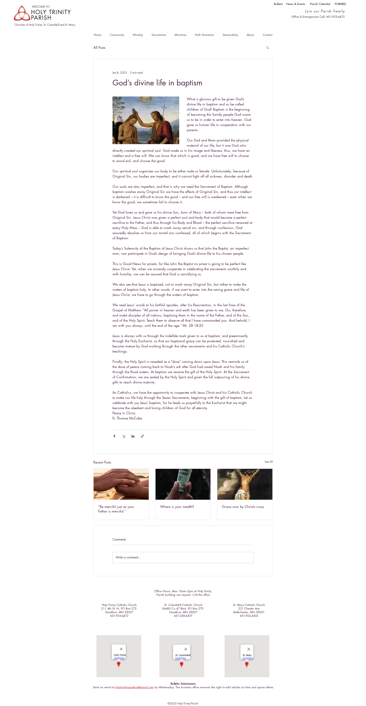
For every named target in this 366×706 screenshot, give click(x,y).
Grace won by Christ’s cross (243, 506)
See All (269, 461)
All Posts (99, 47)
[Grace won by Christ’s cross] (244, 484)
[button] (116, 35)
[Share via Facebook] (114, 436)
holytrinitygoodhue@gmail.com (134, 687)
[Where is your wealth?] (183, 484)
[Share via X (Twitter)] (123, 436)
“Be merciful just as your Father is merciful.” (116, 508)
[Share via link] (142, 436)
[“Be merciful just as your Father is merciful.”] (121, 484)
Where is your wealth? (177, 506)
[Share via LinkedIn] (133, 436)
